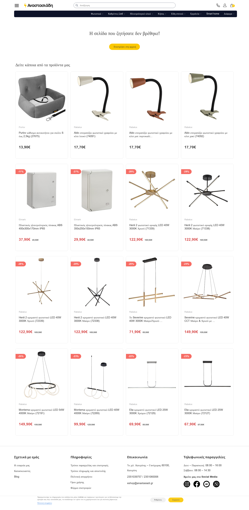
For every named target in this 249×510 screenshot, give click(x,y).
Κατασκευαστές (22, 471)
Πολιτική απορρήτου (81, 476)
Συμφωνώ (175, 500)
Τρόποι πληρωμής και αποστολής (88, 471)
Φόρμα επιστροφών (81, 488)
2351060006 (151, 477)
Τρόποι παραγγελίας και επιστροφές (89, 465)
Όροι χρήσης (77, 482)
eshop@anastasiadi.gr (140, 483)
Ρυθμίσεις (158, 500)
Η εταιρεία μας (22, 465)
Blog (16, 476)
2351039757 (134, 477)
